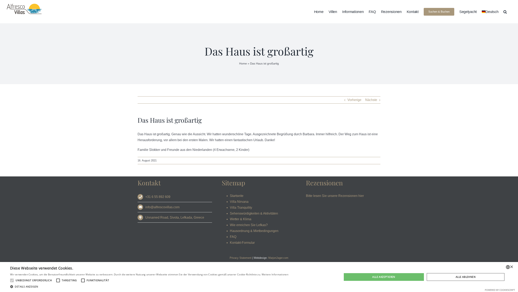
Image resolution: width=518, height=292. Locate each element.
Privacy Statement (241, 257)
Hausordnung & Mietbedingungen (254, 231)
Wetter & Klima (240, 219)
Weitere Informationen (275, 274)
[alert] (259, 277)
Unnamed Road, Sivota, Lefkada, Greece (174, 217)
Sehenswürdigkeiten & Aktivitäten (254, 213)
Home (243, 63)
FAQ (233, 236)
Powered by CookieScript (500, 289)
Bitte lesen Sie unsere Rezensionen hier (335, 196)
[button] (505, 11)
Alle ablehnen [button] (466, 277)
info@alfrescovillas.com (162, 207)
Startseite (236, 196)
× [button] (511, 266)
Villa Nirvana (239, 201)
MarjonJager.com (278, 257)
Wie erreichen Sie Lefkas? (249, 225)
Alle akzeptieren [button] (383, 277)
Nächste (371, 100)
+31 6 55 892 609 (157, 197)
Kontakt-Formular (242, 242)
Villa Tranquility (241, 207)
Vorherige (354, 100)
